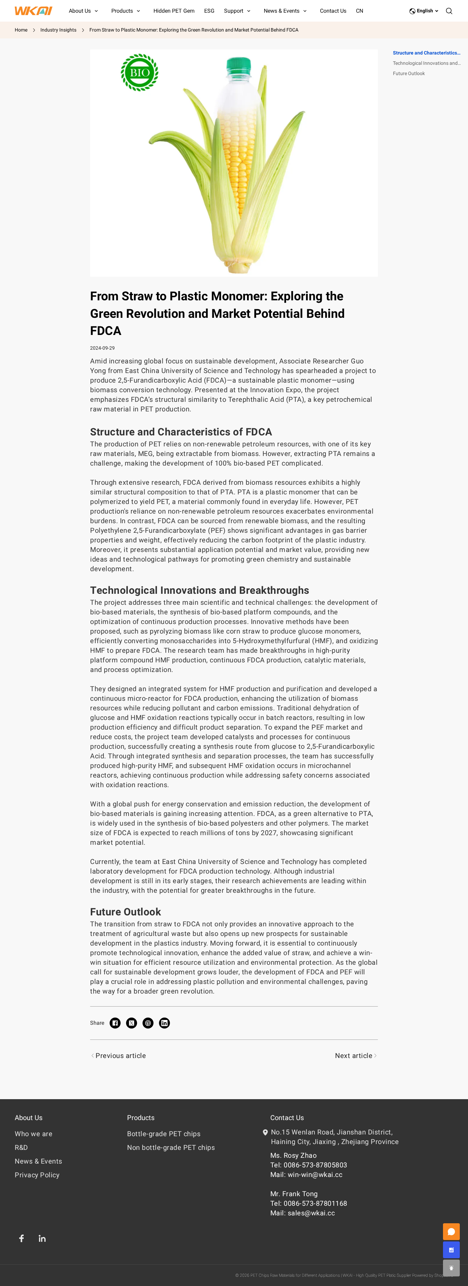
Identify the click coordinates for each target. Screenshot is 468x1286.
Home (21, 30)
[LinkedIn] (42, 1238)
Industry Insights (58, 30)
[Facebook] (21, 1238)
